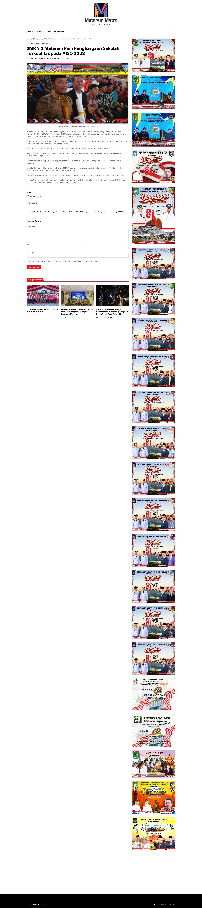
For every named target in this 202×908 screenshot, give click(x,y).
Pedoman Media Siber (168, 905)
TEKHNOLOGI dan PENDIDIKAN (40, 44)
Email (81, 244)
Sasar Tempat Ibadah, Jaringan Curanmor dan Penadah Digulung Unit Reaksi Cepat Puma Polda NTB (112, 311)
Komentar (31, 227)
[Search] (174, 31)
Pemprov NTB (32, 203)
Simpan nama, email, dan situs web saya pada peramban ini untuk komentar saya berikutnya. (63, 261)
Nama (29, 244)
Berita (29, 31)
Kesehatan (39, 31)
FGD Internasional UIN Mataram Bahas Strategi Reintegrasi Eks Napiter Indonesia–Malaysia (77, 311)
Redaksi (156, 905)
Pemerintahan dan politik (55, 31)
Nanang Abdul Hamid (36, 58)
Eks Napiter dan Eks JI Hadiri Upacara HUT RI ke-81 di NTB (42, 310)
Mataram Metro (101, 20)
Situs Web (30, 253)
